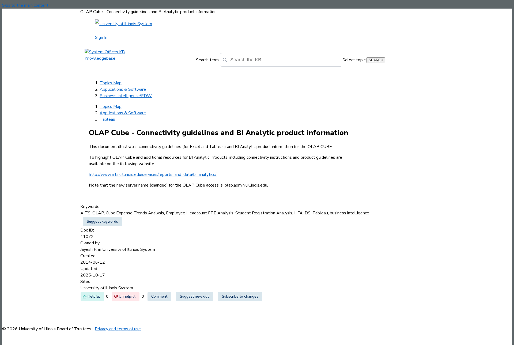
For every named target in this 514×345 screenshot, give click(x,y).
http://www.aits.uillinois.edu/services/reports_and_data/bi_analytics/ (153, 174)
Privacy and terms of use (118, 329)
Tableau (107, 119)
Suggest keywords (102, 221)
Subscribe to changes (240, 296)
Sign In (101, 37)
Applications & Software (123, 89)
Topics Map (111, 83)
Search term (207, 60)
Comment (159, 296)
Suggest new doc (194, 296)
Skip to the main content (25, 5)
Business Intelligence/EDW (126, 96)
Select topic (353, 60)
